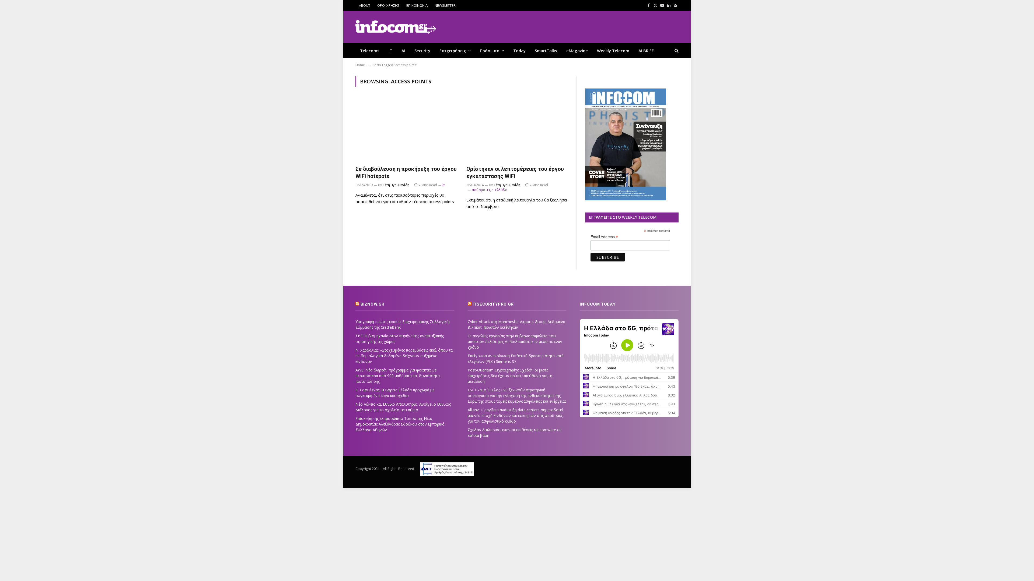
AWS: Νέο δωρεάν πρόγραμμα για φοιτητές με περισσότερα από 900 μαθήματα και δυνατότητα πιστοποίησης (397, 375)
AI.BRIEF (646, 50)
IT (390, 50)
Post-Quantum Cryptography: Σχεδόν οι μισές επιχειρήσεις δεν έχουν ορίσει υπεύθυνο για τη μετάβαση (510, 375)
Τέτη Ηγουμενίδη (396, 185)
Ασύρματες (481, 189)
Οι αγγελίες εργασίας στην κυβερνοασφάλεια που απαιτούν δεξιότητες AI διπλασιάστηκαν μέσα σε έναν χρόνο (515, 341)
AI (403, 50)
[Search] (676, 50)
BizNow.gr (373, 304)
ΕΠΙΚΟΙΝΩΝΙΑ (417, 5)
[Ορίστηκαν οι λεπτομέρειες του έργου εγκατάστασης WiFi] (517, 129)
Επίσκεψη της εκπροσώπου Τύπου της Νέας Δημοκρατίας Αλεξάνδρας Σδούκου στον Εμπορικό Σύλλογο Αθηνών (400, 424)
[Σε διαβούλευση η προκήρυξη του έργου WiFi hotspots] (406, 129)
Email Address (604, 236)
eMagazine (577, 50)
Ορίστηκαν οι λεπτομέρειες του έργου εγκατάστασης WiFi (515, 172)
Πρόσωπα (489, 50)
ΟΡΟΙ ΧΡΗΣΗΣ (388, 5)
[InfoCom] (395, 27)
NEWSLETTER (445, 5)
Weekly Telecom (613, 50)
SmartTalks (546, 50)
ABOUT (364, 5)
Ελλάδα (501, 189)
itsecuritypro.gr (493, 304)
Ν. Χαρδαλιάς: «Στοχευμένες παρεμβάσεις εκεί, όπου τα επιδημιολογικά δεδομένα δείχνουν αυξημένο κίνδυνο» (404, 356)
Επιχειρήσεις (452, 50)
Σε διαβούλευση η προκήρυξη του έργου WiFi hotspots (406, 172)
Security (422, 50)
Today (519, 50)
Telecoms (369, 50)
